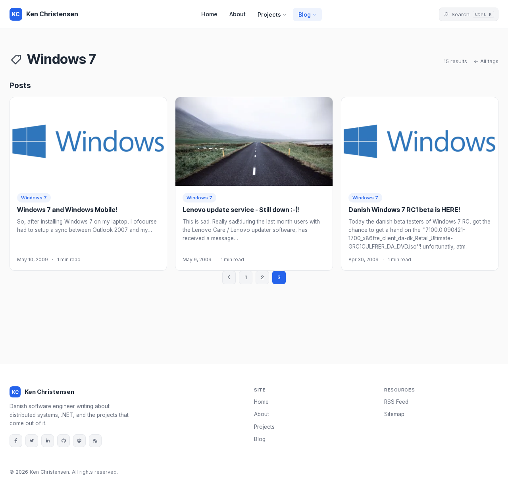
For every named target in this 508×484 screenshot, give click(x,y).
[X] (31, 440)
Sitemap (394, 414)
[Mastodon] (79, 440)
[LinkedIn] (47, 440)
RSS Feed (396, 402)
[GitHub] (63, 440)
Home (209, 14)
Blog (304, 14)
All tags (488, 61)
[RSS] (95, 440)
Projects (269, 14)
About (237, 14)
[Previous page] (229, 277)
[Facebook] (16, 440)
